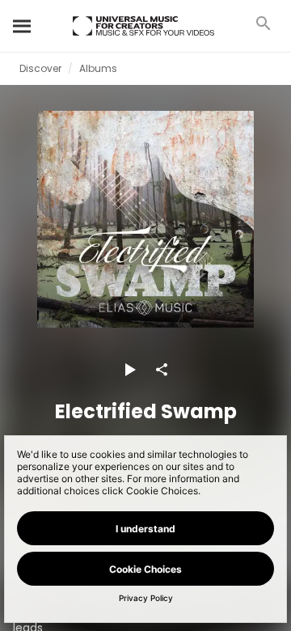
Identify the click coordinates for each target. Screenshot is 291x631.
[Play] (129, 369)
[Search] (22, 25)
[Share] (161, 369)
